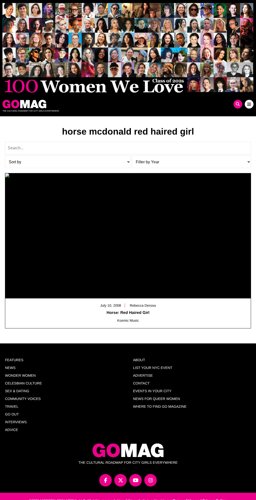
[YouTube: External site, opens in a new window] (135, 480)
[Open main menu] (249, 104)
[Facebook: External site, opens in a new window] (105, 480)
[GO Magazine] (96, 104)
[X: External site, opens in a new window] (120, 480)
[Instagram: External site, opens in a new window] (150, 480)
